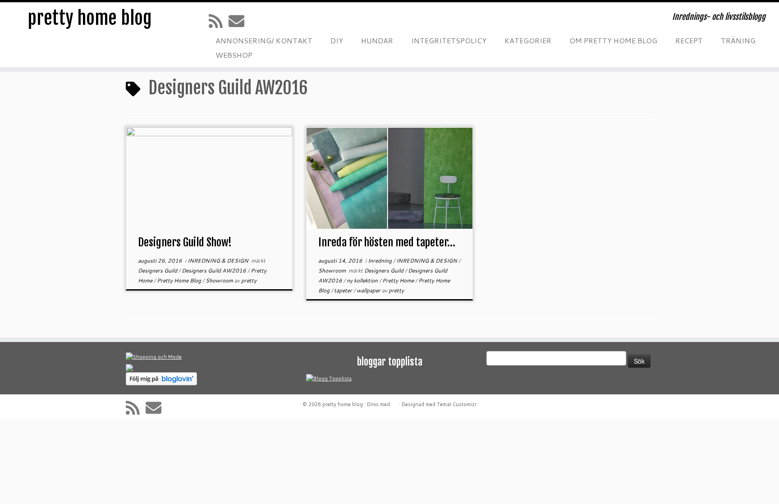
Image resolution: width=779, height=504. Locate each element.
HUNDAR (377, 40)
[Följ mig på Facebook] (259, 21)
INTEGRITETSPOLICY (448, 40)
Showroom (220, 280)
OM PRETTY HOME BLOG (613, 40)
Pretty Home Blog (179, 280)
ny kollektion (363, 280)
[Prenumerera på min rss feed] (219, 21)
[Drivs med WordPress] (394, 402)
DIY (336, 40)
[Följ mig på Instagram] (277, 21)
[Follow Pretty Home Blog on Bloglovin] (161, 378)
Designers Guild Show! (185, 242)
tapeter (343, 290)
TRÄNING (738, 40)
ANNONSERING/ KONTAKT (263, 40)
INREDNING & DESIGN (219, 260)
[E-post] (239, 21)
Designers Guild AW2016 (214, 270)
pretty (249, 280)
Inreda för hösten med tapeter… (386, 242)
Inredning (380, 260)
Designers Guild (158, 270)
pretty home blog (89, 18)
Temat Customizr (457, 404)
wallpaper (369, 290)
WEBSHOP (233, 55)
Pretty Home (398, 280)
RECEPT (689, 40)
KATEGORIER (527, 40)
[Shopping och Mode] (154, 356)
